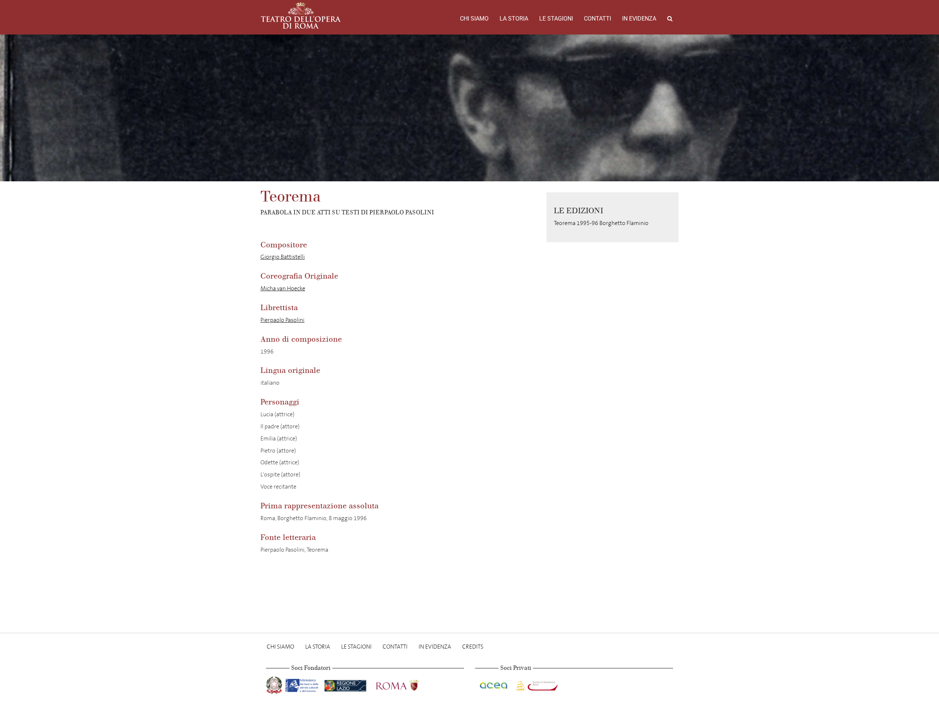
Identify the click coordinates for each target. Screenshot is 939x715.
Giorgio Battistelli (282, 257)
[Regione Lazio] (346, 683)
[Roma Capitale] (406, 683)
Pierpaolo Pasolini (282, 320)
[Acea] (494, 683)
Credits (472, 646)
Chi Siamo (474, 18)
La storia (514, 18)
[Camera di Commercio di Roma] (536, 683)
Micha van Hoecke (282, 288)
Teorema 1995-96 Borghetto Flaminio (601, 223)
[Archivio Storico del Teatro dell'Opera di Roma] (301, 15)
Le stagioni (556, 18)
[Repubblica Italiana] (275, 683)
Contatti (597, 18)
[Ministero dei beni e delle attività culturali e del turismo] (303, 683)
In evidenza (639, 18)
